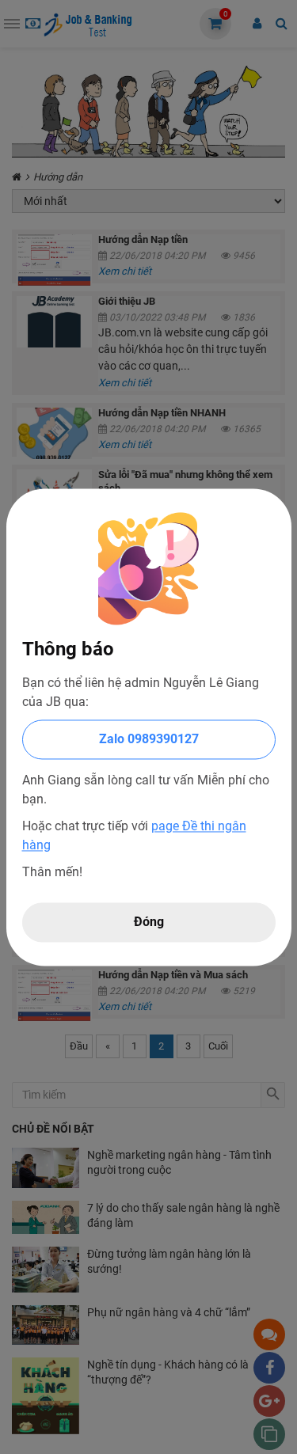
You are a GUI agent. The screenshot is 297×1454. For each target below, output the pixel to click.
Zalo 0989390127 (149, 738)
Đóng (149, 921)
